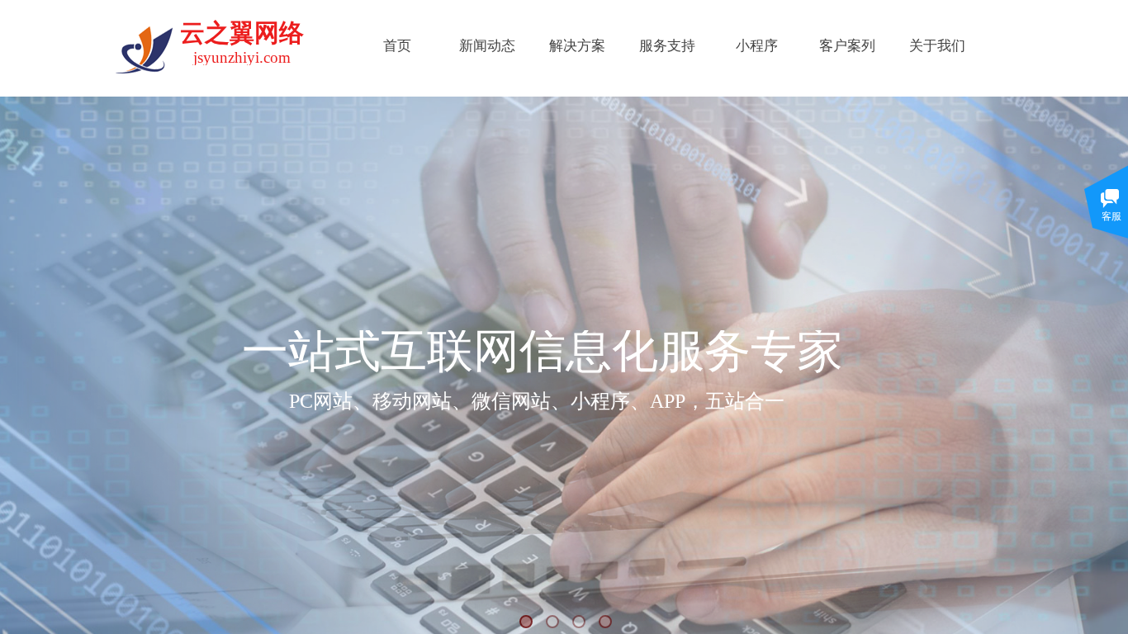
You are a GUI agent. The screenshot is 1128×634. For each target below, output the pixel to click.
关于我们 (937, 46)
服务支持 (667, 46)
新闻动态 (487, 46)
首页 (397, 46)
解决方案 (577, 46)
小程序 (757, 46)
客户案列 (847, 46)
